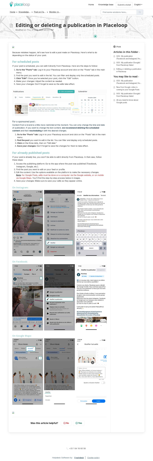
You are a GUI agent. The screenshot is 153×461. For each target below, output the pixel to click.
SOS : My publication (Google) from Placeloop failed (128, 64)
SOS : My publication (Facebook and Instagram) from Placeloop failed (128, 57)
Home (91, 4)
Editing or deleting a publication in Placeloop (128, 70)
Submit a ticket (124, 5)
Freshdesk (79, 457)
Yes (80, 423)
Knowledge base (105, 4)
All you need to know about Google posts (127, 101)
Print (118, 47)
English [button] (137, 4)
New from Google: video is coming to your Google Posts (127, 88)
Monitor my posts (57, 12)
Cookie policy (93, 457)
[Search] (139, 12)
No (67, 423)
